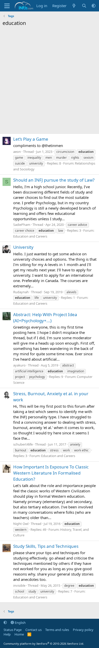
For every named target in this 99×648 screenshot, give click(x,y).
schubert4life (23, 444)
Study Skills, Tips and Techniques (45, 546)
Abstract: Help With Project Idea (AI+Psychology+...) (45, 317)
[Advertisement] (49, 81)
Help (7, 634)
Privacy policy (83, 629)
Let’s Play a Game (30, 139)
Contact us (33, 629)
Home (19, 634)
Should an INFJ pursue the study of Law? (53, 180)
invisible (19, 585)
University (23, 247)
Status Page (13, 629)
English (20, 622)
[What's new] (74, 5)
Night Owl (20, 523)
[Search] (84, 5)
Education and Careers (30, 236)
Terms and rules (57, 629)
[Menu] (7, 6)
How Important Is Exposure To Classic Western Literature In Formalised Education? (51, 473)
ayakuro (19, 365)
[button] (93, 5)
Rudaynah (21, 292)
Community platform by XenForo (44, 643)
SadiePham (21, 224)
